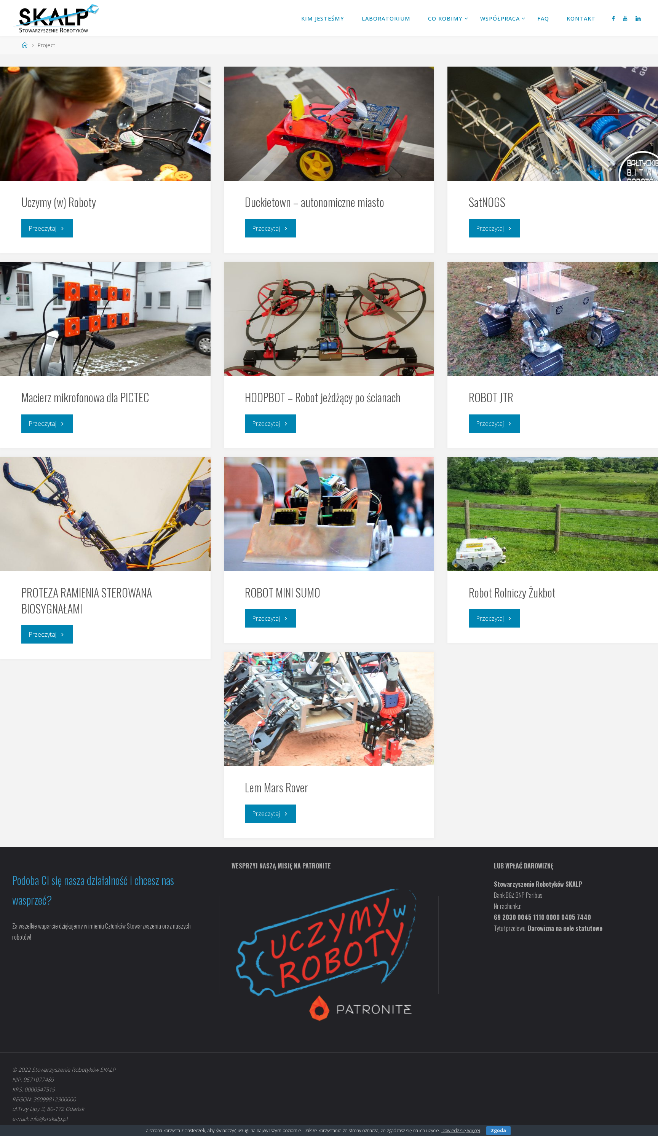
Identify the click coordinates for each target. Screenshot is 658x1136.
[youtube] (625, 18)
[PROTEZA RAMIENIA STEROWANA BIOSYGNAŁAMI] (105, 514)
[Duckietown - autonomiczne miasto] (329, 124)
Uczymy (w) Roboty (58, 201)
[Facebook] (612, 18)
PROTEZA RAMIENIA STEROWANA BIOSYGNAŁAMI (86, 600)
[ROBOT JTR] (552, 319)
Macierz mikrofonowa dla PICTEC (85, 397)
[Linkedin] (638, 18)
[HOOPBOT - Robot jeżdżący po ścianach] (329, 319)
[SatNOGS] (552, 124)
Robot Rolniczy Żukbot (512, 592)
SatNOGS (487, 201)
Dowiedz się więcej (460, 1130)
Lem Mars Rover (276, 787)
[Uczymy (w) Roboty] (105, 124)
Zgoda (498, 1130)
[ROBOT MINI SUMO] (329, 514)
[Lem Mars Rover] (329, 709)
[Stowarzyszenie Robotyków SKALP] (56, 18)
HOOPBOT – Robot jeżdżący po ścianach (323, 397)
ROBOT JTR (491, 397)
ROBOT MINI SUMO (282, 592)
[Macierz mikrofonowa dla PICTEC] (105, 319)
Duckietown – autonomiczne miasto (314, 201)
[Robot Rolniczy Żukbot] (552, 514)
